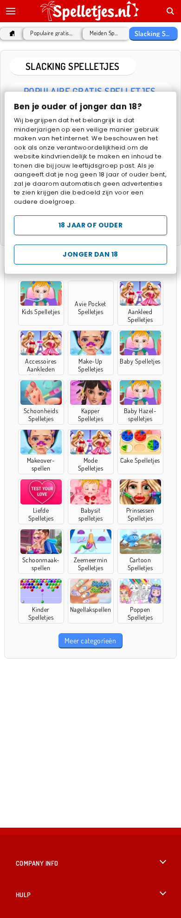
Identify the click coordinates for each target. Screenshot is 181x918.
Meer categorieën (90, 640)
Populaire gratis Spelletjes (51, 33)
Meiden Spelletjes (104, 33)
